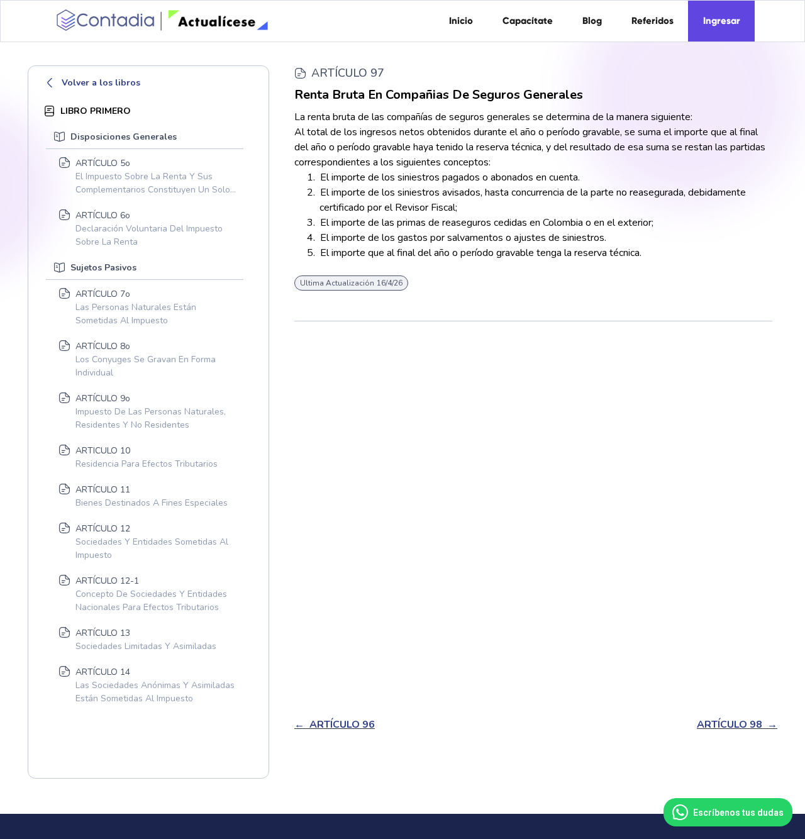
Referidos (652, 20)
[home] (160, 19)
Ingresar (721, 20)
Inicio (461, 20)
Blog (592, 20)
